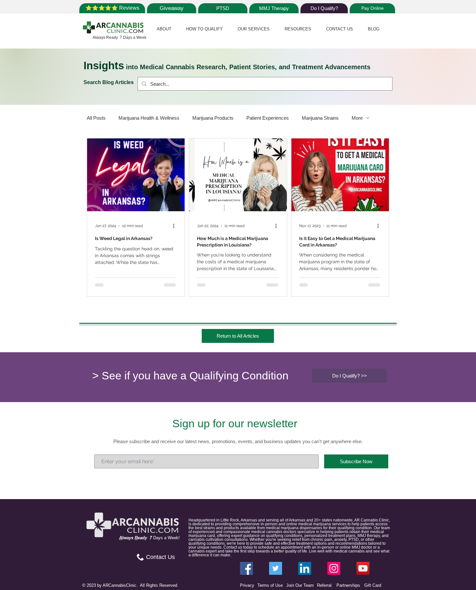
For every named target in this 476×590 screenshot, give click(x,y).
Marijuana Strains (320, 118)
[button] (164, 29)
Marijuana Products (212, 118)
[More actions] (176, 226)
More (357, 118)
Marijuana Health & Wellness (149, 118)
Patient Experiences (267, 118)
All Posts (96, 118)
